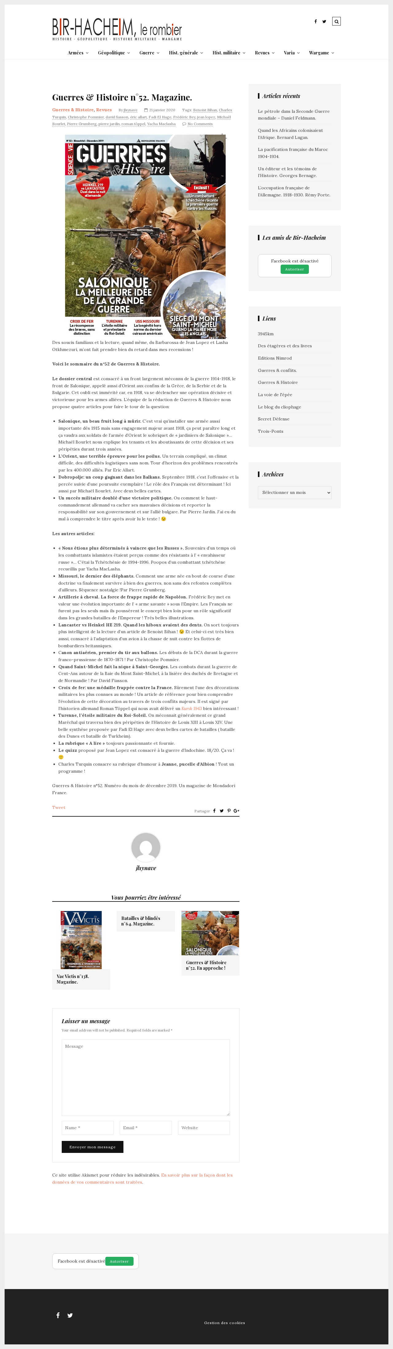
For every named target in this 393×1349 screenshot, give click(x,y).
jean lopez (206, 117)
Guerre (146, 53)
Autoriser (294, 269)
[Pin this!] (229, 811)
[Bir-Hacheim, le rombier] (117, 40)
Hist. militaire (226, 53)
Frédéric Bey (184, 117)
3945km (266, 334)
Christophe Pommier (86, 117)
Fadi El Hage (160, 117)
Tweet (58, 807)
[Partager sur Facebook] (214, 811)
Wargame (319, 53)
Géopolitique (111, 53)
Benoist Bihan (205, 110)
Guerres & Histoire (73, 109)
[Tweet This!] (222, 811)
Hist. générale (183, 53)
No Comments (200, 123)
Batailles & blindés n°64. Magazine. (140, 921)
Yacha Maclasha (161, 123)
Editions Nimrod (275, 358)
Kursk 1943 (191, 708)
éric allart (138, 117)
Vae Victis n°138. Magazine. (73, 979)
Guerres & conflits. (277, 370)
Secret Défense (274, 419)
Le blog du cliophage (279, 407)
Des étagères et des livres (285, 346)
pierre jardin (109, 123)
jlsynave (131, 110)
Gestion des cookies (224, 1322)
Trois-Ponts (270, 431)
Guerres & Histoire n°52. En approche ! (206, 965)
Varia (289, 53)
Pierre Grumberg (82, 123)
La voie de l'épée (275, 394)
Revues (262, 53)
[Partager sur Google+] (236, 811)
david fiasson (117, 117)
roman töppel (133, 123)
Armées (76, 53)
